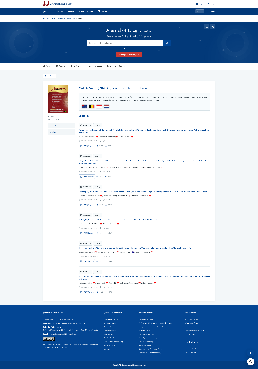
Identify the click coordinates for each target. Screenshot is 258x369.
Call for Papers (190, 334)
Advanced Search (129, 48)
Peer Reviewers (190, 352)
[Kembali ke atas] (250, 353)
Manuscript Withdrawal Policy (150, 352)
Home (48, 66)
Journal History (109, 334)
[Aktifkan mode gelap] (250, 361)
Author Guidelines (191, 319)
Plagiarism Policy (145, 330)
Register (202, 4)
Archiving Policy (145, 345)
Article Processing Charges (194, 330)
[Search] (167, 43)
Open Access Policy (146, 341)
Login (212, 4)
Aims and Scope (110, 323)
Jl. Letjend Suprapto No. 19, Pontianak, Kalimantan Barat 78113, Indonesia (70, 330)
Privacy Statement (110, 345)
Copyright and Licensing (148, 338)
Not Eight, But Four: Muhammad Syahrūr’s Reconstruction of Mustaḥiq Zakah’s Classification (120, 219)
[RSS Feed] (206, 26)
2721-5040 (210, 11)
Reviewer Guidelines (192, 348)
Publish (71, 11)
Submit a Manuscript (192, 326)
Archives (77, 66)
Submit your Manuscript (128, 54)
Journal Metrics (110, 330)
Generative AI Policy (146, 334)
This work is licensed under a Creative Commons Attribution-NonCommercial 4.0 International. (70, 345)
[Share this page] (212, 26)
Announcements (86, 11)
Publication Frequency (112, 338)
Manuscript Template (192, 323)
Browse (60, 11)
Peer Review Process (146, 319)
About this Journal (117, 66)
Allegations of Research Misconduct (152, 326)
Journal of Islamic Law (66, 18)
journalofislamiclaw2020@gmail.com (62, 334)
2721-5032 (71, 319)
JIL (45, 11)
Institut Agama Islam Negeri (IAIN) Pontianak (68, 323)
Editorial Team (109, 326)
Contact (107, 349)
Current (62, 66)
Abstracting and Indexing (113, 341)
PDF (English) (89, 146)
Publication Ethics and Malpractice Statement (155, 323)
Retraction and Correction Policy (151, 349)
